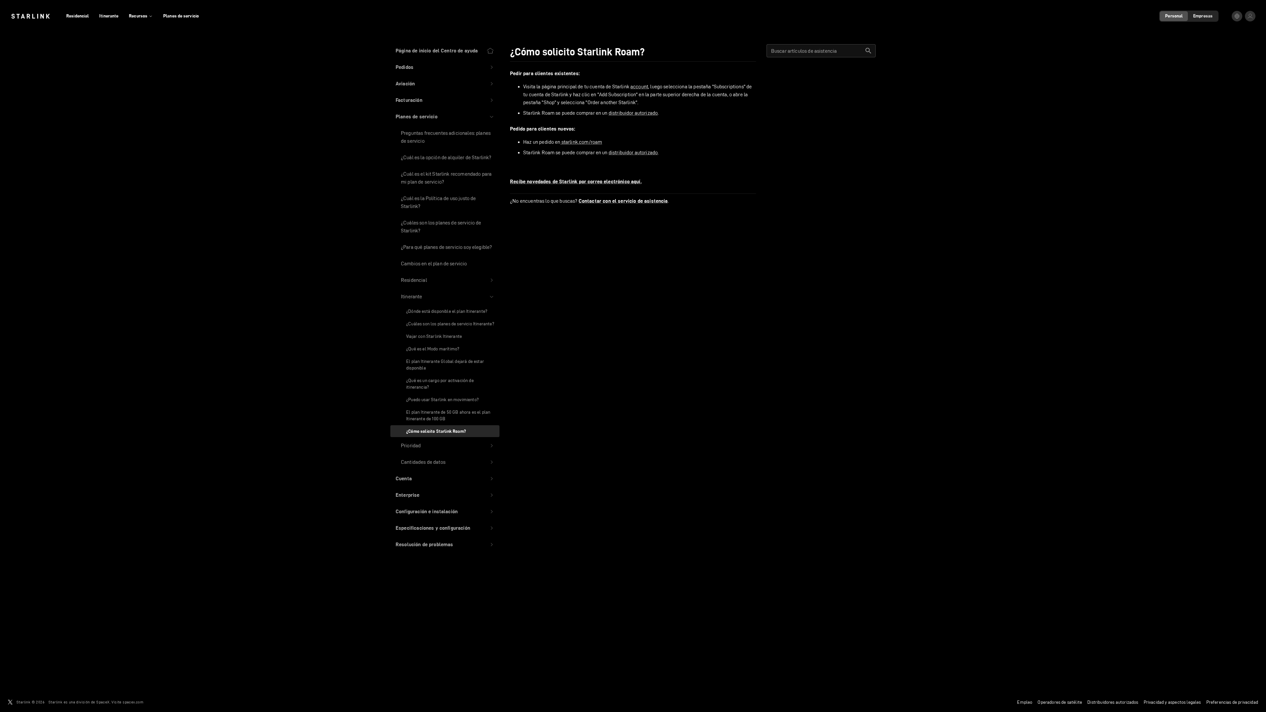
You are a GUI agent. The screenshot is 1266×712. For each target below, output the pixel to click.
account (639, 86)
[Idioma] (1237, 16)
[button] (444, 67)
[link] (30, 16)
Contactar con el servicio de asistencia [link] (623, 201)
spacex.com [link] (133, 702)
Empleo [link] (1024, 702)
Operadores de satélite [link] (1060, 702)
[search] (868, 50)
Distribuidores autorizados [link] (1112, 702)
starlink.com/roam (581, 142)
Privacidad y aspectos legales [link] (1172, 702)
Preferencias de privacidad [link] (1232, 702)
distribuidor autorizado (633, 113)
